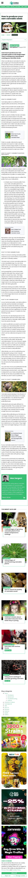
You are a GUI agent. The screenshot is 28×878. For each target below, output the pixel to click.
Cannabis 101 (8, 704)
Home (2, 35)
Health (6, 713)
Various (9, 700)
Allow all (14, 873)
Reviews (6, 709)
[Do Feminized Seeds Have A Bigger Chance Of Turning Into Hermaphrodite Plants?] (7, 436)
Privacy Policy (5, 870)
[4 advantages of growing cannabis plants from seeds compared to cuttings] (14, 522)
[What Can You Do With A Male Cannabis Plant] (7, 135)
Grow (8, 35)
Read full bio (6, 497)
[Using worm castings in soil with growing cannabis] (14, 670)
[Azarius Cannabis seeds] (14, 770)
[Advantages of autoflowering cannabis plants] (14, 553)
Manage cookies (20, 876)
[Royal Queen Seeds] (14, 807)
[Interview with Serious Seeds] (14, 639)
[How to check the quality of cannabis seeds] (14, 583)
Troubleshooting (12, 699)
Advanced (10, 697)
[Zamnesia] (14, 734)
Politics (6, 715)
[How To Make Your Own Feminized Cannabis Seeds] (7, 231)
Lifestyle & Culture (9, 702)
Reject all (7, 876)
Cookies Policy (16, 870)
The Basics (10, 695)
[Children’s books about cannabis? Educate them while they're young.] (14, 610)
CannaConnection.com (14, 3)
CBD (5, 706)
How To (6, 707)
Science (6, 711)
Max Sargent (14, 45)
